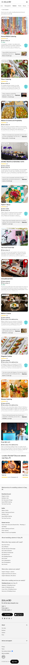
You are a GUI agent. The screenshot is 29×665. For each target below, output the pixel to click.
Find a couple (5, 608)
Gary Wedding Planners (7, 556)
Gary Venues (4, 564)
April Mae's (4, 526)
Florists (19, 5)
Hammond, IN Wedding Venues (9, 591)
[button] (26, 19)
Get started (7, 614)
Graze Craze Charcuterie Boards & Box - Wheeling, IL (14, 524)
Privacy (3, 646)
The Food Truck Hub (6, 504)
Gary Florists (4, 558)
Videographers (7, 5)
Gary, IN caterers (5, 9)
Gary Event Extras (6, 544)
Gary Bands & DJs (6, 554)
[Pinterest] (4, 618)
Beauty (24, 5)
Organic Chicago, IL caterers (8, 571)
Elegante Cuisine (5, 496)
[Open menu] (2, 2)
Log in (3, 606)
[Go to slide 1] (12, 33)
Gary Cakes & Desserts (7, 550)
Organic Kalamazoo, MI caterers (9, 575)
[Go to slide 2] (13, 33)
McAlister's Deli (5, 498)
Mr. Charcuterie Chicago (7, 500)
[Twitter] (7, 618)
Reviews (3, 630)
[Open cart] (27, 2)
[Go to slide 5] (16, 33)
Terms (3, 648)
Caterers (14, 5)
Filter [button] (15, 661)
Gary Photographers (6, 562)
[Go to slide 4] (15, 33)
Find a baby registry (6, 610)
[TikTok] (11, 618)
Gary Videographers (6, 560)
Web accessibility (5, 653)
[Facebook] (2, 618)
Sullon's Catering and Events (8, 512)
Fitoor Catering (5, 530)
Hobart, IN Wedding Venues (8, 587)
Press (3, 634)
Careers (3, 632)
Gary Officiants (5, 546)
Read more (17, 54)
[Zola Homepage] (7, 2)
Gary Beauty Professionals (7, 552)
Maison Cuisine (5, 510)
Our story (4, 628)
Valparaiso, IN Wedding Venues (8, 585)
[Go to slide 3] (14, 33)
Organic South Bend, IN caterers (9, 573)
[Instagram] (9, 618)
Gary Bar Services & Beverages (8, 548)
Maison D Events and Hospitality (9, 532)
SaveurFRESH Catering (7, 502)
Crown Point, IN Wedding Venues (9, 589)
